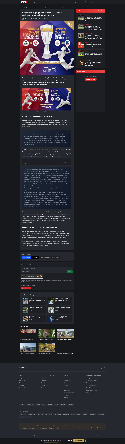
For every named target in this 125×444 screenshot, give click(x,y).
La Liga (38, 404)
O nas (20, 435)
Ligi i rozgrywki (45, 387)
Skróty (74, 2)
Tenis (20, 382)
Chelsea (29, 416)
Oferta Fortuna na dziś (91, 390)
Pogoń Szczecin (57, 414)
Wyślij (69, 271)
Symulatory (66, 395)
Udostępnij (27, 257)
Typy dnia (88, 382)
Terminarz (43, 385)
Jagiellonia (85, 414)
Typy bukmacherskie (91, 385)
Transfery (61, 2)
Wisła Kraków (23, 414)
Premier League (30, 404)
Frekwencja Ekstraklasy (69, 392)
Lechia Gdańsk (101, 414)
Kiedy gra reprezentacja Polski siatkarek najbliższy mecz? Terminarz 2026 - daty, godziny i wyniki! (47, 162)
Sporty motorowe (23, 387)
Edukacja (66, 397)
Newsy (33, 2)
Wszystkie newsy (23, 378)
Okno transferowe (68, 382)
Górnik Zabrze (48, 414)
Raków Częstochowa (75, 414)
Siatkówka (21, 385)
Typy (47, 2)
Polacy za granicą (68, 380)
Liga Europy (70, 404)
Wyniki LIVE (44, 378)
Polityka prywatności (34, 435)
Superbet (88, 392)
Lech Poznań (40, 414)
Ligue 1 (56, 404)
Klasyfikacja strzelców (46, 382)
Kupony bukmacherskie (91, 380)
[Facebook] (101, 368)
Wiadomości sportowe (25, 7)
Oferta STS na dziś (90, 387)
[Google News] (104, 368)
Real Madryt (22, 416)
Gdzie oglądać (67, 387)
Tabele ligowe (44, 380)
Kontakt (42, 435)
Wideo (68, 2)
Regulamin (25, 435)
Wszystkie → (101, 10)
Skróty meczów (67, 390)
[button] (46, 99)
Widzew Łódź (66, 414)
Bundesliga (50, 404)
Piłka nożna (22, 380)
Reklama (47, 435)
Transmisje (54, 2)
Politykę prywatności (25, 281)
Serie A (43, 404)
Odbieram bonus (79, 440)
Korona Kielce (93, 414)
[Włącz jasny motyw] (103, 2)
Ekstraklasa (40, 2)
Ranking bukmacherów (91, 378)
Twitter (36, 257)
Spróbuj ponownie (26, 288)
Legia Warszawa (31, 414)
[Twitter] (98, 368)
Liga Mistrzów (63, 404)
